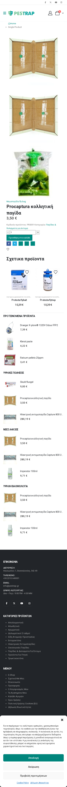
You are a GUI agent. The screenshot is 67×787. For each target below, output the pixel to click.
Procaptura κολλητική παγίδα (35, 398)
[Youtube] (56, 2)
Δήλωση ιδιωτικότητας (19, 707)
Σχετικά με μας (16, 678)
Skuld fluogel (26, 382)
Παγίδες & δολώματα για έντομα (20, 297)
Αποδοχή (33, 757)
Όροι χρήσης (14, 700)
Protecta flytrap (47, 300)
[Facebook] (45, 2)
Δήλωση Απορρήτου (39, 783)
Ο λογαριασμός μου (18, 689)
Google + (27, 243)
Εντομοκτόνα (14, 640)
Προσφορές (14, 685)
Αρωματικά (14, 630)
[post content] (19, 280)
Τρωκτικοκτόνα (16, 658)
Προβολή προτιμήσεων (33, 775)
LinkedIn (21, 243)
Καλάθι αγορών (16, 696)
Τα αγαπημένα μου (17, 693)
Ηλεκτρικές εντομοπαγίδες (21, 644)
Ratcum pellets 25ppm (31, 357)
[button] (62, 719)
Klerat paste (26, 341)
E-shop (11, 675)
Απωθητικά (14, 626)
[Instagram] (61, 2)
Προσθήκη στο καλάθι (19, 237)
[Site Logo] (21, 13)
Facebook (9, 243)
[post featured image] (10, 327)
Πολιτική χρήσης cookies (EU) (23, 703)
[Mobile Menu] (5, 13)
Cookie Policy (23, 783)
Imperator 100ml (28, 471)
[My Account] (50, 13)
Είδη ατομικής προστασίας (21, 637)
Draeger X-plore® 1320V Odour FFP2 (39, 325)
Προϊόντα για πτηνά (17, 655)
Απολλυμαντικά (15, 622)
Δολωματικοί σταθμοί (19, 633)
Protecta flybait (19, 300)
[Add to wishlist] (11, 249)
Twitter (15, 243)
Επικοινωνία (14, 682)
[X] (50, 2)
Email (33, 243)
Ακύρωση (33, 766)
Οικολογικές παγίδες (18, 647)
